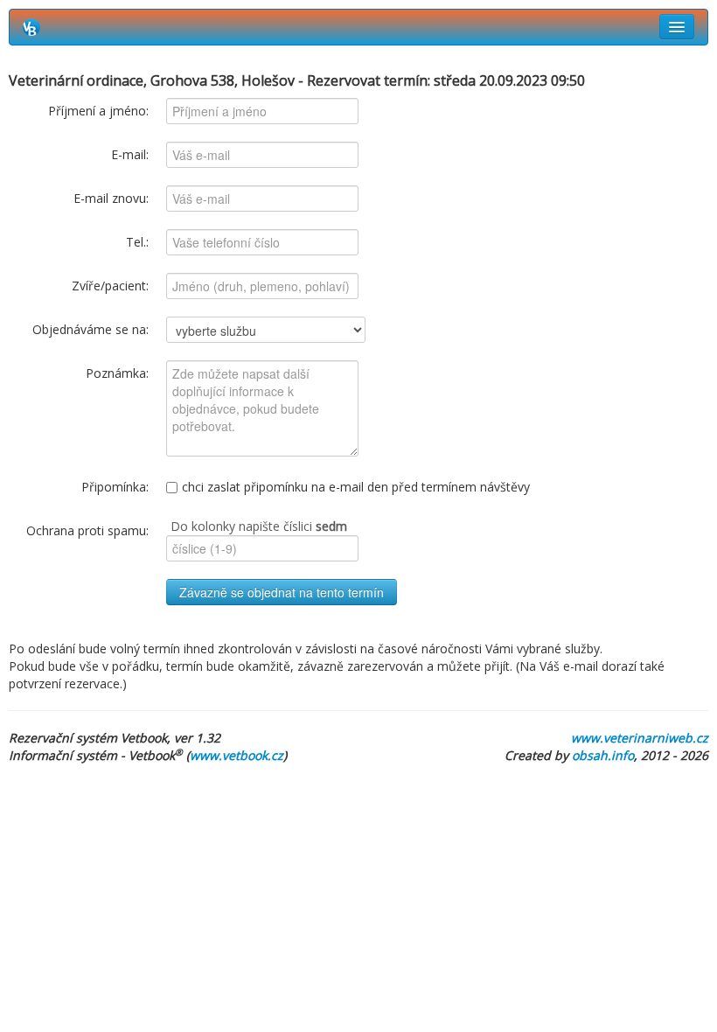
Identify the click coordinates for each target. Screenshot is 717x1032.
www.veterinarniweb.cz (639, 737)
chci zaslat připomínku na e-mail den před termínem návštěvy (356, 486)
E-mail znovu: (111, 198)
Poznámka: (117, 373)
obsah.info (603, 755)
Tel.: (137, 242)
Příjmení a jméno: (98, 110)
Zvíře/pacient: (110, 285)
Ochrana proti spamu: (87, 530)
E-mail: (130, 154)
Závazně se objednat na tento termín (281, 592)
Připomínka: (115, 486)
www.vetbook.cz (236, 755)
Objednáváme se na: (90, 329)
